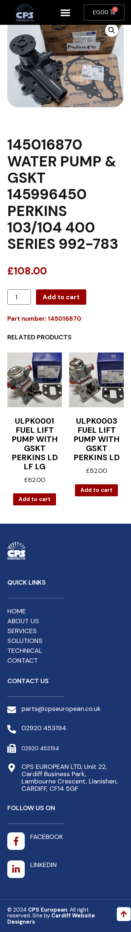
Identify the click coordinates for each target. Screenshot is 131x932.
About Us (23, 621)
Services (22, 631)
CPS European (47, 909)
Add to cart (61, 297)
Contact (22, 660)
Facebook (46, 836)
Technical (24, 650)
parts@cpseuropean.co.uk (61, 708)
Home (16, 611)
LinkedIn (43, 864)
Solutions (25, 640)
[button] (65, 12)
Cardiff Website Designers (51, 918)
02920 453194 (43, 728)
